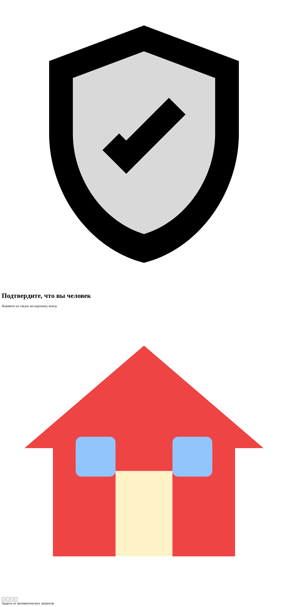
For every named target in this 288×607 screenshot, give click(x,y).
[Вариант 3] (11, 599)
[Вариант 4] (16, 599)
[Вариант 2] (7, 599)
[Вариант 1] (3, 599)
